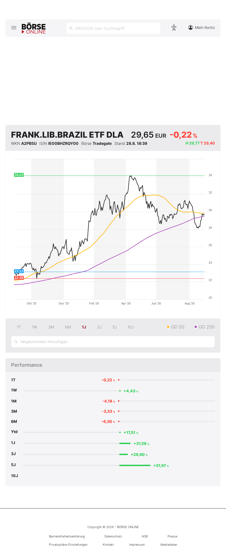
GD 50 (177, 327)
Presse (172, 536)
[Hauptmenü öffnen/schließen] (14, 27)
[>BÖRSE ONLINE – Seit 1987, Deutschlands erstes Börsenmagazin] (33, 28)
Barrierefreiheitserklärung (67, 536)
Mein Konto (205, 27)
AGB (145, 536)
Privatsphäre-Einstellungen (68, 544)
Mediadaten (168, 544)
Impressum (137, 544)
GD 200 (207, 327)
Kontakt (108, 544)
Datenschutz (113, 536)
